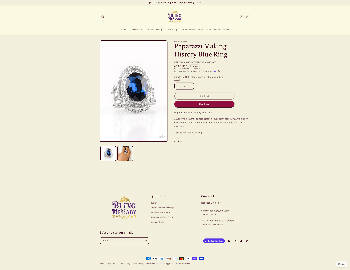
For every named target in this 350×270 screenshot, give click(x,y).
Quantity (177, 80)
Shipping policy (167, 264)
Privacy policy (138, 264)
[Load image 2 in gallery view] (125, 153)
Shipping (178, 68)
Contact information (183, 264)
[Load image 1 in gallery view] (108, 153)
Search (154, 203)
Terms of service (152, 264)
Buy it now (204, 104)
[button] (103, 17)
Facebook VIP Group (160, 212)
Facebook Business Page (162, 208)
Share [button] (180, 141)
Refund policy (125, 264)
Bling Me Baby (111, 264)
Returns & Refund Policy (162, 217)
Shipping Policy (158, 222)
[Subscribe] (146, 240)
